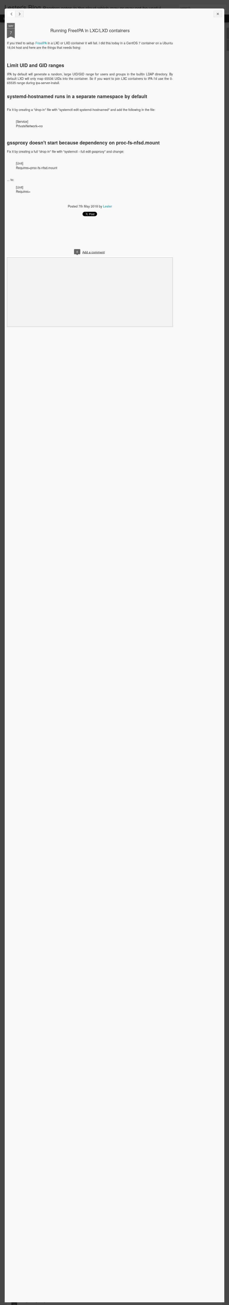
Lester (107, 206)
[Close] (218, 14)
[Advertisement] (197, 93)
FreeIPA (41, 43)
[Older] (19, 14)
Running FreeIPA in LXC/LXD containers (90, 30)
